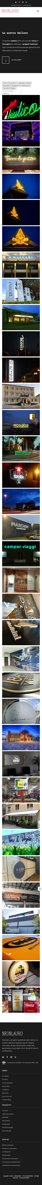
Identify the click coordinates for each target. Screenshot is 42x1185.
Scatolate (6, 85)
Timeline (5, 1079)
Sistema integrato (8, 1145)
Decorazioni (15, 85)
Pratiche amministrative (10, 1158)
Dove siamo (6, 1086)
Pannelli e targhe (7, 1127)
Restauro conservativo (9, 1148)
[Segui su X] (26, 2)
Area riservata (27, 5)
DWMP (27, 1178)
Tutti (4, 83)
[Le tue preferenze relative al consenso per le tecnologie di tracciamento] (40, 889)
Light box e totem (8, 1114)
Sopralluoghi (6, 1155)
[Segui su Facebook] (19, 2)
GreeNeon (5, 1089)
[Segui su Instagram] (22, 2)
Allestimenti (25, 85)
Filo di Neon (12, 83)
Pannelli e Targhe (9, 88)
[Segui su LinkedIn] (16, 2)
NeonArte (5, 1093)
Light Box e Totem (24, 83)
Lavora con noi (7, 1096)
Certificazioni (6, 1152)
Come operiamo (7, 1083)
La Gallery (16, 60)
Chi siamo (5, 1076)
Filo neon (5, 1110)
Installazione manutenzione (11, 1165)
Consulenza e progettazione (11, 1162)
